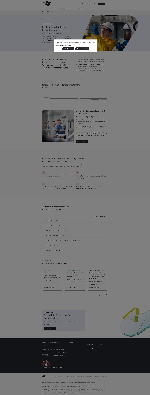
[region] (75, 45)
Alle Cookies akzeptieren (82, 48)
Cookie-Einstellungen (68, 48)
